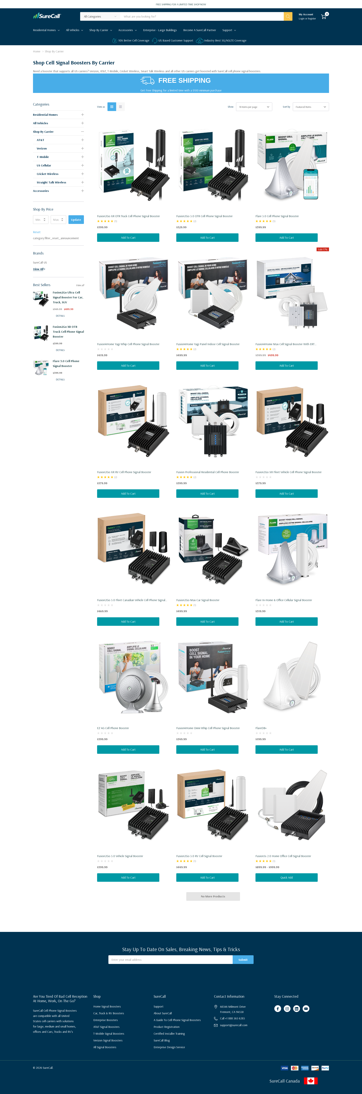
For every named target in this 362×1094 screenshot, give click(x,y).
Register (312, 18)
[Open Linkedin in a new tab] (296, 1009)
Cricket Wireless (47, 174)
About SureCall (163, 1013)
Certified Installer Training (169, 1033)
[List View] (120, 106)
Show (230, 106)
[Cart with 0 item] (323, 16)
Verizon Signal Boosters (108, 1040)
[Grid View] (111, 106)
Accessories (125, 30)
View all (80, 285)
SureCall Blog (162, 1040)
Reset (37, 232)
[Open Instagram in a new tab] (287, 1009)
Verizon (42, 148)
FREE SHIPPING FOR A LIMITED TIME (181, 4)
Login (302, 18)
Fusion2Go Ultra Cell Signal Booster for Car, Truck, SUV (68, 297)
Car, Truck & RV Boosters (108, 1013)
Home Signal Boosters (107, 1006)
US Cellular (44, 165)
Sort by (286, 106)
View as (101, 106)
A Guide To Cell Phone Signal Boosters (177, 1020)
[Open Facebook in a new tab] (278, 1009)
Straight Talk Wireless (51, 182)
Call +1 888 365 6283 (232, 1018)
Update (76, 219)
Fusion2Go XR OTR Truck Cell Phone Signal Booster (68, 331)
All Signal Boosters (104, 1047)
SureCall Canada (284, 1081)
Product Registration (166, 1027)
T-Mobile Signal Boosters (108, 1033)
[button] (332, 1081)
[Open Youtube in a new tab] (306, 1009)
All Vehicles (72, 30)
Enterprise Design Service (169, 1047)
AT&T (40, 140)
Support (227, 30)
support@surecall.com (233, 1025)
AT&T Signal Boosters (106, 1027)
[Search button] (288, 16)
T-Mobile (43, 157)
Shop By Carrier (98, 30)
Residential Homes (44, 30)
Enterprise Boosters (105, 1020)
